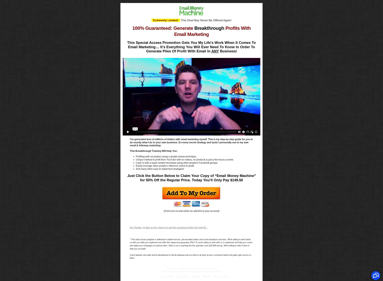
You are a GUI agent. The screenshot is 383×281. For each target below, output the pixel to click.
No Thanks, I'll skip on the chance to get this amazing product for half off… (169, 227)
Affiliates (207, 276)
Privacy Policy (182, 276)
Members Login (221, 276)
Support (196, 276)
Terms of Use (167, 276)
